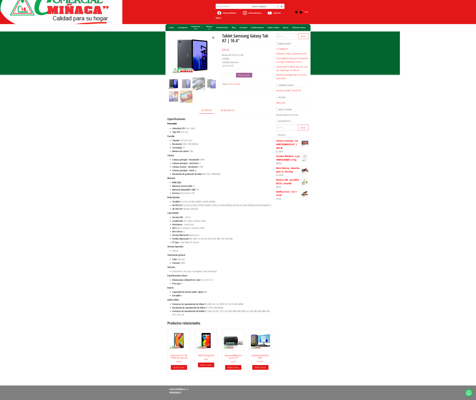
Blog (234, 28)
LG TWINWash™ (282, 48)
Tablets (231, 84)
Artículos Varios (299, 28)
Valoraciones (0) (227, 110)
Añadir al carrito (244, 75)
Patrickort (279, 90)
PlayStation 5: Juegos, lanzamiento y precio (291, 53)
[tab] (208, 110)
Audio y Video (273, 28)
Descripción (207, 110)
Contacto (243, 28)
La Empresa (183, 28)
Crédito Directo (257, 28)
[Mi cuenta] (296, 12)
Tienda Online (222, 28)
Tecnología (237, 84)
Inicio (171, 28)
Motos (285, 28)
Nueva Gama (280, 102)
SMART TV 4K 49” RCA (293, 90)
